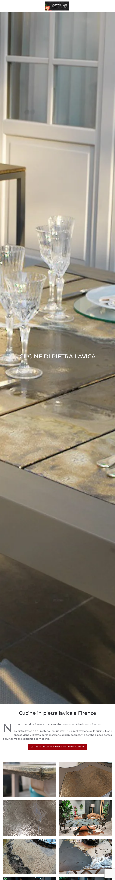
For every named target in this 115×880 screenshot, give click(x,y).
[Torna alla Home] (57, 6)
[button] (4, 6)
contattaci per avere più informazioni (59, 747)
